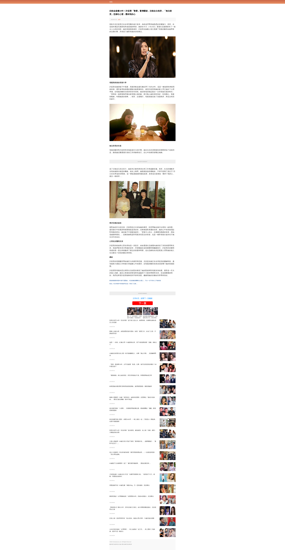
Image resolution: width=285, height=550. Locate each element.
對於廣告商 (129, 544)
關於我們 (111, 544)
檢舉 (119, 19)
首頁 (110, 2)
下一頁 (142, 303)
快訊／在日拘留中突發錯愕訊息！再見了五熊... (123, 283)
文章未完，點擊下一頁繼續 (142, 298)
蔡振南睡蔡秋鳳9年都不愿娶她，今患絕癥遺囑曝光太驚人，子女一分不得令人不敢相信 (135, 280)
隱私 (123, 544)
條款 (120, 544)
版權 (125, 544)
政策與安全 (116, 544)
